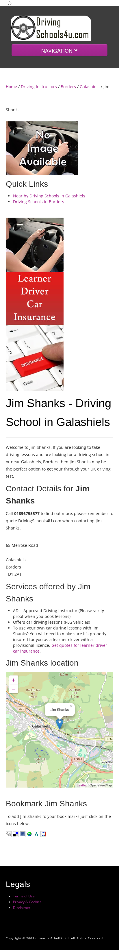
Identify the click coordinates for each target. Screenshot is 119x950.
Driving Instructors (39, 86)
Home (11, 86)
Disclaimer (21, 907)
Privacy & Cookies (27, 901)
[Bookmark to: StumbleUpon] (28, 833)
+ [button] (14, 679)
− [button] (14, 688)
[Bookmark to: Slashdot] (36, 833)
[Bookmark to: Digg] (9, 833)
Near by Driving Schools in (49, 196)
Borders (68, 86)
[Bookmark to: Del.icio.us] (15, 833)
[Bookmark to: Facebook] (22, 833)
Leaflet (82, 785)
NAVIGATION (57, 50)
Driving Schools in (38, 201)
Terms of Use (24, 896)
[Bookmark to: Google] (42, 833)
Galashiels (90, 86)
